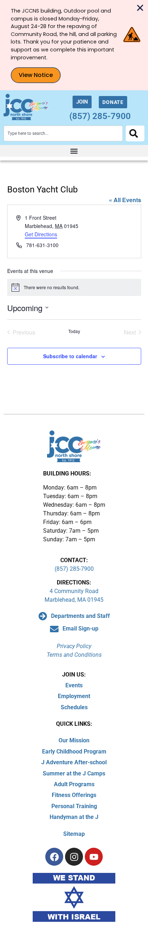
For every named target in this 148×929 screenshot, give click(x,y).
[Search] (135, 133)
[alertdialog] (74, 45)
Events (74, 685)
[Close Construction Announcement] (140, 8)
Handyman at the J (74, 817)
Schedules (74, 707)
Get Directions (41, 234)
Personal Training (74, 806)
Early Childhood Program (74, 751)
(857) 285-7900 (100, 116)
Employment (74, 696)
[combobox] (63, 133)
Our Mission (74, 740)
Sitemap (74, 833)
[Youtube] (94, 857)
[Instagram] (74, 857)
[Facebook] (54, 857)
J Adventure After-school (74, 762)
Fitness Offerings (74, 795)
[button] (74, 151)
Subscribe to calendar (70, 356)
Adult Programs (74, 784)
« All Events (125, 200)
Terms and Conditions (74, 654)
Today (74, 331)
